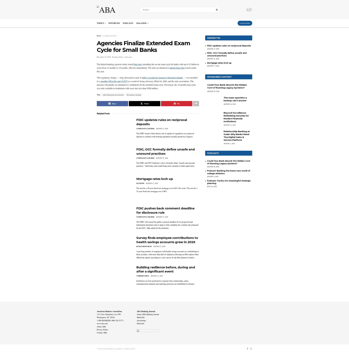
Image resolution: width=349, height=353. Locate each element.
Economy (140, 183)
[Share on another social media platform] (196, 103)
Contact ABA (102, 332)
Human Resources (144, 246)
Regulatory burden (134, 95)
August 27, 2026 (162, 128)
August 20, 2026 (213, 91)
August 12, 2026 (230, 125)
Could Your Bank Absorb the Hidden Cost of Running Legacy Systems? (228, 162)
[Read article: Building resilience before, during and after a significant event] (114, 278)
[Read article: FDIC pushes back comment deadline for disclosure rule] (114, 219)
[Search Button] (217, 9)
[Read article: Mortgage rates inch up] (114, 189)
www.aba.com (102, 323)
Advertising (141, 320)
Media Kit (141, 317)
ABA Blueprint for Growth (113, 95)
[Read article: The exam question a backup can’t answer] (213, 102)
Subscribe (140, 323)
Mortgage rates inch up (154, 179)
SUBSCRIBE (245, 23)
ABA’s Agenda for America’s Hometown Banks (162, 77)
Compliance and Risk (110, 36)
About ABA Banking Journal (148, 314)
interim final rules (177, 67)
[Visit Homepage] (116, 9)
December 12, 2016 (104, 57)
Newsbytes (114, 23)
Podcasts (128, 23)
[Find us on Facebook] (247, 348)
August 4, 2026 (212, 176)
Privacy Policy (102, 329)
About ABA (101, 326)
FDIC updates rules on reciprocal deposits (229, 46)
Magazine (141, 23)
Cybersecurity (142, 276)
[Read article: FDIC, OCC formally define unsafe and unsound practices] (114, 160)
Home (99, 36)
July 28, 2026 (212, 186)
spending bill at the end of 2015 (114, 81)
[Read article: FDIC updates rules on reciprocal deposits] (114, 130)
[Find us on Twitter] (251, 348)
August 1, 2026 (229, 144)
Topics (100, 23)
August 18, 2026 (230, 104)
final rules (138, 64)
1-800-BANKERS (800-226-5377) (110, 320)
